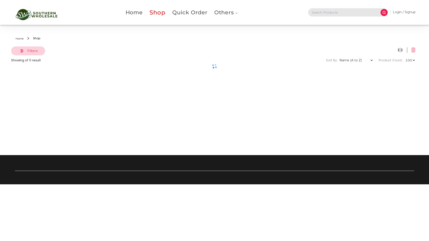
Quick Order (190, 12)
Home (134, 12)
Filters (32, 51)
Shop (157, 12)
